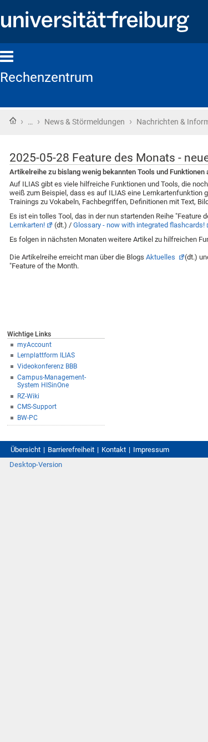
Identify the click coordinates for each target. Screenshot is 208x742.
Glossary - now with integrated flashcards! (139, 225)
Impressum (151, 449)
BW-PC (27, 418)
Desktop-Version (35, 464)
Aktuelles (161, 257)
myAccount (34, 345)
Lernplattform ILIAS (46, 355)
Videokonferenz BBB (47, 366)
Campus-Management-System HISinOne (51, 381)
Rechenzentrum (46, 77)
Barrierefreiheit (71, 449)
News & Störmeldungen (84, 121)
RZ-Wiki (28, 396)
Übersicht (25, 449)
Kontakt (114, 449)
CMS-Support (37, 407)
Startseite (12, 120)
